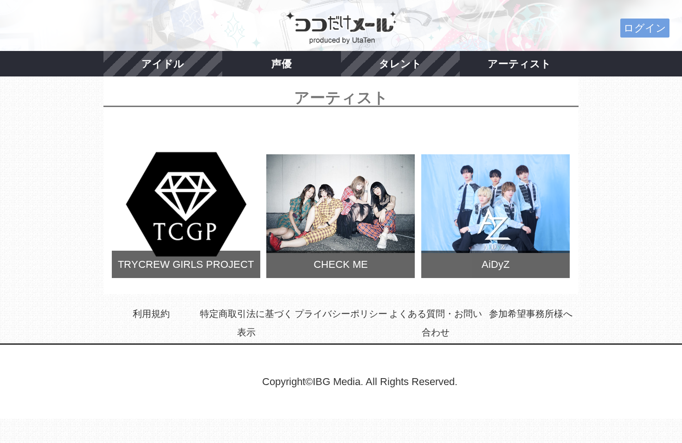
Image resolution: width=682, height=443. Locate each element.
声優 (281, 64)
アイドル (163, 64)
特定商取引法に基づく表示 (246, 323)
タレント (400, 64)
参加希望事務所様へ (531, 314)
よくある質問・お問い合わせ (435, 323)
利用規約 (151, 314)
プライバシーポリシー (341, 314)
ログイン (645, 28)
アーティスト (519, 64)
